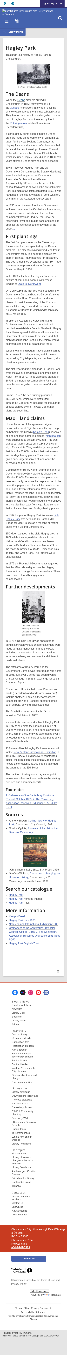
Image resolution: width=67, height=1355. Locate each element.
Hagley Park (16, 895)
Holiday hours (19, 1153)
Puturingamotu (18, 123)
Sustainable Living (21, 1182)
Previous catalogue (22, 1099)
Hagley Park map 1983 (22, 920)
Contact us (17, 1203)
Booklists (17, 1016)
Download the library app (25, 1095)
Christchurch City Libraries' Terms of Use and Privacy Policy (35, 1282)
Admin (15, 1024)
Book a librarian (20, 1064)
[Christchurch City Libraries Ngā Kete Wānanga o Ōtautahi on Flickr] (23, 992)
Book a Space (19, 1060)
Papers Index (19, 1129)
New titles (17, 1009)
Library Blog (18, 1012)
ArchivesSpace (20, 1103)
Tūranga (16, 1185)
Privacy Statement (41, 1308)
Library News (19, 1020)
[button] (4, 3)
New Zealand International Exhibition (34, 752)
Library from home (21, 1143)
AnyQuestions (19, 1210)
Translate (56, 1294)
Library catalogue (21, 1092)
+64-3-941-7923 (20, 1247)
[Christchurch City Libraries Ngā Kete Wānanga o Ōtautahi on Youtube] (38, 992)
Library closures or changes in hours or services (22, 1160)
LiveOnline (17, 1206)
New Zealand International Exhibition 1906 (33, 924)
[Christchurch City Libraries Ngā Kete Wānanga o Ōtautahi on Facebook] (15, 992)
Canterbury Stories (22, 1107)
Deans (21, 100)
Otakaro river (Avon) (29, 284)
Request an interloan (23, 1045)
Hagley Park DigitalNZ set (24, 943)
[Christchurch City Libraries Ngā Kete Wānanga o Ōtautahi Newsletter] (46, 992)
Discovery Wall (20, 1118)
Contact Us (29, 1258)
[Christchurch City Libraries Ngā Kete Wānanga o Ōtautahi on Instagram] (30, 992)
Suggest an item (20, 1042)
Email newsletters (21, 1005)
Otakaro (14, 107)
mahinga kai (53, 436)
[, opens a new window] (21, 1274)
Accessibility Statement (33, 1312)
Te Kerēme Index (21, 1132)
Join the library (19, 1034)
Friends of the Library (23, 1178)
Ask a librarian (19, 1049)
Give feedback (19, 1214)
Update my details (21, 1038)
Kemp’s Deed (41, 432)
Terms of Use (22, 1308)
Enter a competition (22, 1082)
